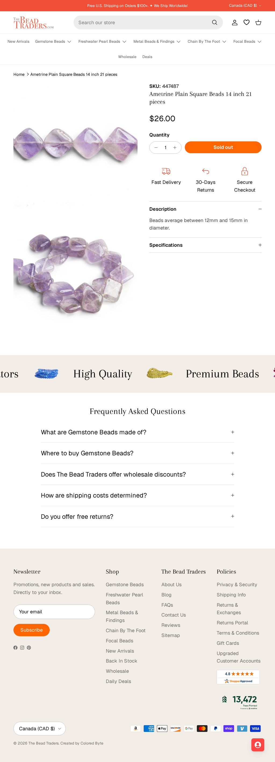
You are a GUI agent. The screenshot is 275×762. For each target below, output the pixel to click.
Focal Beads (244, 41)
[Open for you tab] (257, 744)
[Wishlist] (246, 22)
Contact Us (173, 615)
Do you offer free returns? (77, 516)
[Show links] (71, 42)
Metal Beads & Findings (153, 41)
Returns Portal (232, 623)
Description (162, 209)
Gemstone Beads (50, 41)
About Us (171, 584)
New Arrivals (18, 41)
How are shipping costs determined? (94, 495)
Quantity (159, 135)
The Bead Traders (43, 743)
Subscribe (31, 630)
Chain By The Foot (204, 41)
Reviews (170, 625)
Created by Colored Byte (81, 743)
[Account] (233, 22)
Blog (166, 595)
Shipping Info (231, 595)
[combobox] (148, 22)
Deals (147, 56)
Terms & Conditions (238, 633)
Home (18, 74)
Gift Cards (228, 643)
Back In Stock (122, 661)
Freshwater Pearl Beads (99, 41)
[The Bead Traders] (33, 22)
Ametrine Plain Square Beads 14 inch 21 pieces (73, 74)
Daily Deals (118, 681)
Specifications (166, 245)
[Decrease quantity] (155, 147)
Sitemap (170, 635)
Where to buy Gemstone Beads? (87, 453)
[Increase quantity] (176, 147)
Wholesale (127, 56)
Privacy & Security (237, 584)
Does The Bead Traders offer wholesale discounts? (113, 474)
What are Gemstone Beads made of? (93, 432)
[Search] (214, 22)
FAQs (167, 605)
